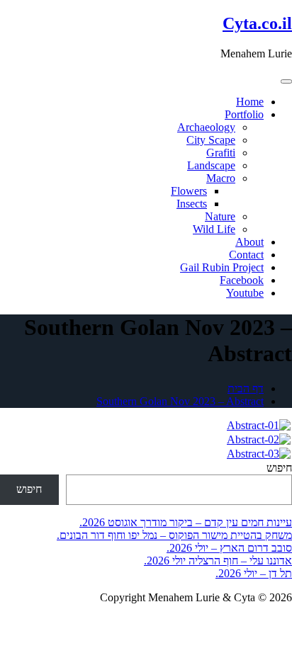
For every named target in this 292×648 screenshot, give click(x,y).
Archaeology (206, 127)
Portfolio (244, 114)
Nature (220, 216)
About (249, 242)
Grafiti (220, 153)
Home (250, 102)
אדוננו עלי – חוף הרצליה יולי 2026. (218, 561)
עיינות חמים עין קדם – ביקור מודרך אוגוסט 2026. (185, 522)
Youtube (245, 293)
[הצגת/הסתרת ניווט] (286, 81)
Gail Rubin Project (222, 267)
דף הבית (246, 388)
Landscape (211, 165)
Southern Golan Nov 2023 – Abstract (180, 401)
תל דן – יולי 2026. (253, 573)
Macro (220, 178)
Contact (246, 255)
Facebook (242, 280)
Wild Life (214, 229)
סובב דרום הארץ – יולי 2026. (229, 548)
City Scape (210, 140)
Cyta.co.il (257, 23)
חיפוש (279, 468)
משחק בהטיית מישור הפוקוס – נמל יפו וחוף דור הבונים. (174, 535)
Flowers (189, 191)
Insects (191, 204)
